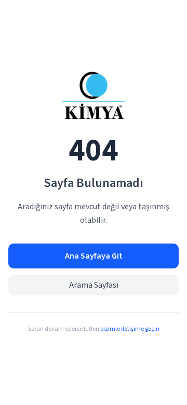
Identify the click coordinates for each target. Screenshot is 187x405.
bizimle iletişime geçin (129, 329)
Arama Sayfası (93, 285)
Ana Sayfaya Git (94, 256)
